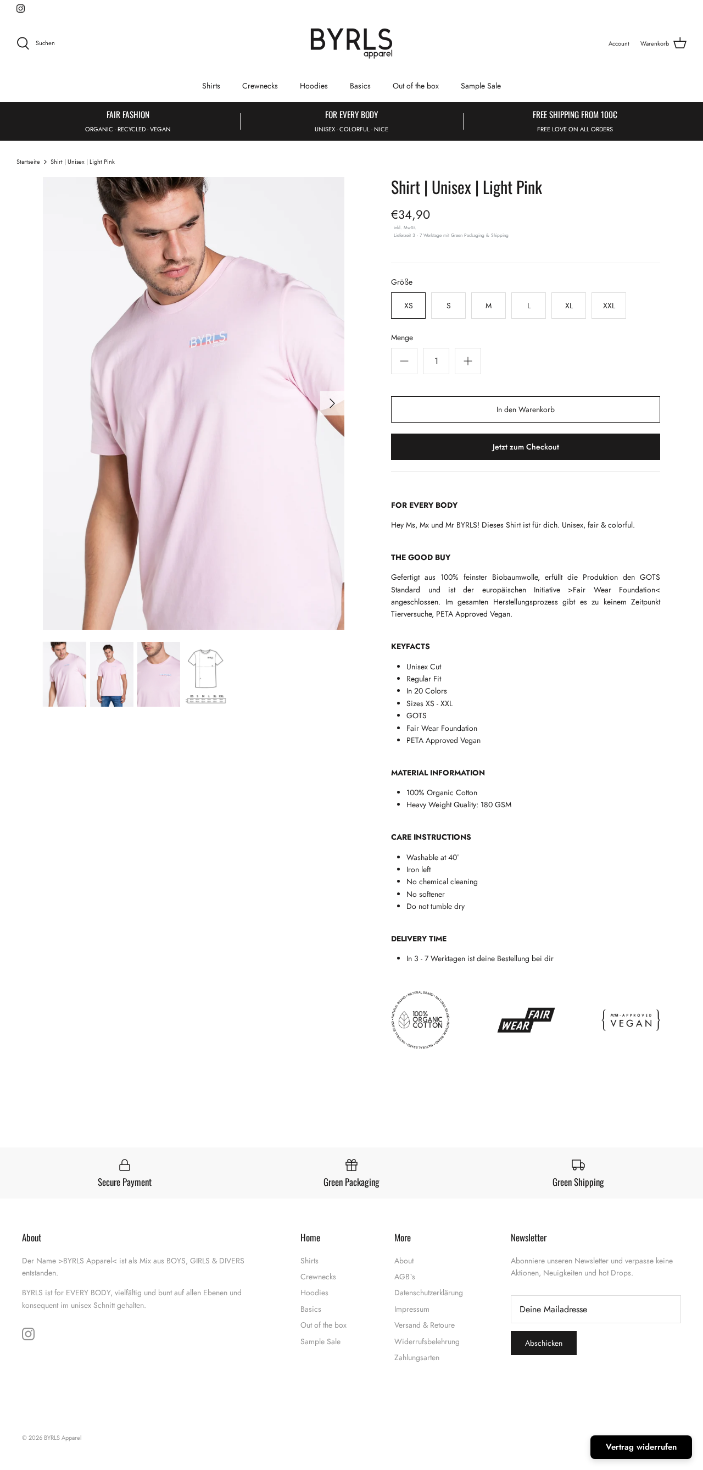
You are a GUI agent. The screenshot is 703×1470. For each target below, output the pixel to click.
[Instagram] (253, 798)
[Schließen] (557, 638)
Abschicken (252, 766)
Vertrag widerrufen (641, 1447)
